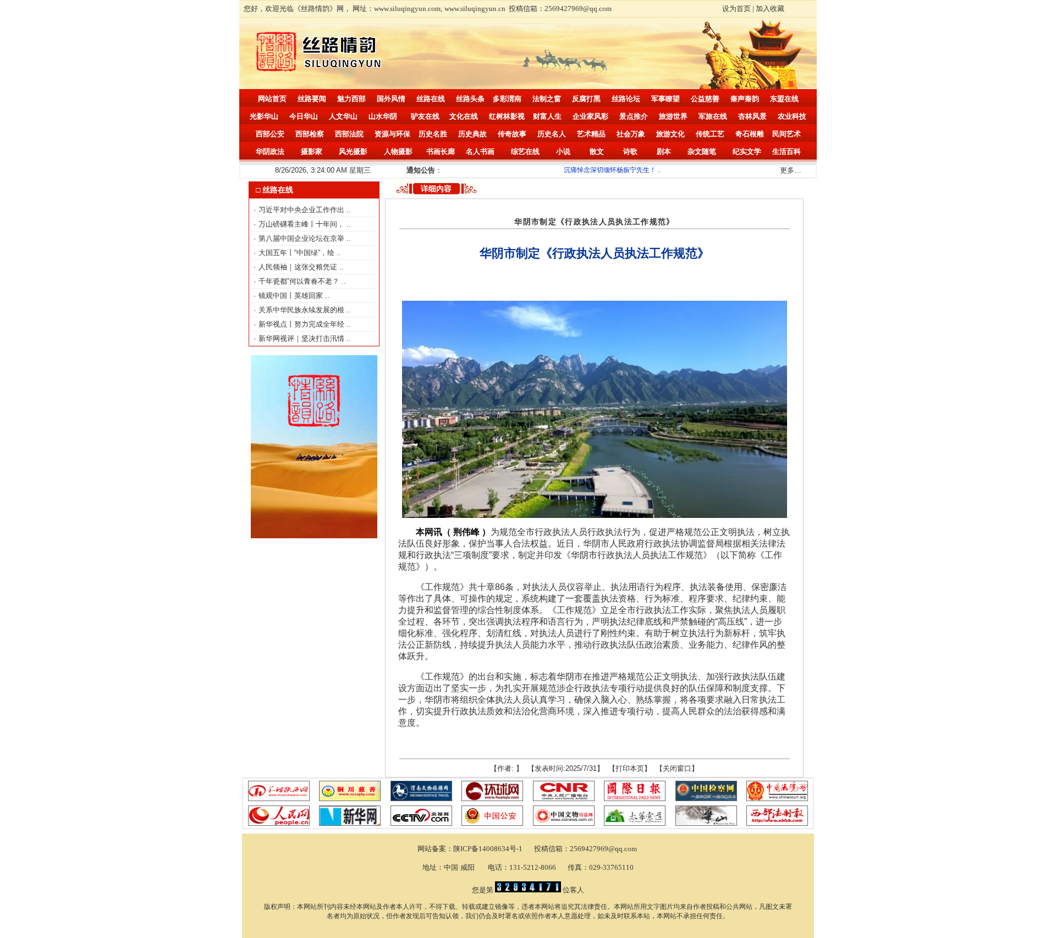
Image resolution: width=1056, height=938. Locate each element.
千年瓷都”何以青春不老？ (300, 281)
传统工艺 (710, 134)
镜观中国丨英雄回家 (291, 295)
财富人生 (547, 116)
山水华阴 (383, 116)
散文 (597, 151)
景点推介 (633, 116)
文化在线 (463, 116)
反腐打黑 (586, 99)
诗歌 (630, 151)
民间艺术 (786, 134)
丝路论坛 (626, 99)
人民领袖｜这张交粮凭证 (298, 267)
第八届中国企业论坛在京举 (302, 238)
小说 (563, 151)
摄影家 (311, 151)
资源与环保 (392, 134)
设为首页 (736, 8)
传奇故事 (512, 134)
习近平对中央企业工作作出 (302, 210)
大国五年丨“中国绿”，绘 (297, 253)
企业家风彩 (590, 116)
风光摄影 (353, 151)
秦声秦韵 (744, 99)
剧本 (664, 151)
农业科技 (792, 116)
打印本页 (629, 768)
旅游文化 (670, 134)
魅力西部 (351, 99)
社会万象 (631, 134)
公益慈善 (705, 99)
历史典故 (472, 134)
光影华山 (264, 116)
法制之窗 (546, 99)
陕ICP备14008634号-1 (488, 849)
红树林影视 (507, 116)
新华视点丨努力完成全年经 (302, 324)
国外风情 (391, 99)
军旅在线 (712, 116)
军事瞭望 (665, 99)
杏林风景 (752, 116)
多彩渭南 (507, 99)
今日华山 (303, 116)
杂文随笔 (702, 151)
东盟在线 (784, 99)
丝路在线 (430, 99)
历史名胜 (433, 134)
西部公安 (270, 134)
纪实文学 (747, 151)
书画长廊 (440, 151)
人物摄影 (398, 151)
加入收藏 (770, 8)
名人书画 (480, 151)
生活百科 (786, 151)
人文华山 (343, 116)
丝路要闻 (312, 99)
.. (348, 210)
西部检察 (309, 134)
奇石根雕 (749, 134)
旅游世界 (673, 116)
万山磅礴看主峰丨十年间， (302, 224)
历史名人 (551, 134)
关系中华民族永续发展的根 (302, 310)
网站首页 (272, 99)
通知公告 (420, 170)
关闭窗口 (677, 768)
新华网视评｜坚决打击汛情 (302, 338)
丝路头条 (470, 99)
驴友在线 (425, 116)
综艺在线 (525, 151)
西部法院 (349, 134)
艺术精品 (591, 134)
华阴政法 (270, 151)
